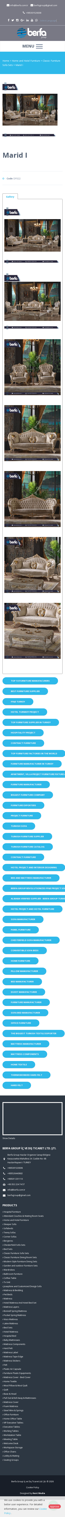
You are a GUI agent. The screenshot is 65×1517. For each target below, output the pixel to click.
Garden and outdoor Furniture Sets (20, 1265)
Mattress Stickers (11, 1360)
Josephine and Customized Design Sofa (22, 1286)
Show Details (8, 1138)
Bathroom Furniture (12, 1274)
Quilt (5, 1389)
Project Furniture (22, 815)
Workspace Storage (13, 1447)
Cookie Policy (32, 1487)
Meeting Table (10, 1439)
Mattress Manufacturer (26, 1043)
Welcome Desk (10, 1443)
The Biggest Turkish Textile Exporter (33, 1033)
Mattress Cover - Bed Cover (16, 1377)
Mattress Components (25, 1054)
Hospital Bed (9, 1335)
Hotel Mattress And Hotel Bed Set (19, 1302)
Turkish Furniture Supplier (27, 836)
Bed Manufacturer (22, 981)
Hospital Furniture (12, 1211)
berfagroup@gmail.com (45, 5)
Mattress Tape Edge (13, 1356)
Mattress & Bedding (13, 1290)
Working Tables (10, 1431)
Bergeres (8, 1240)
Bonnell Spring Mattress (15, 1311)
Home (5, 60)
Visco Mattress (10, 1319)
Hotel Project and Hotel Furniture (32, 908)
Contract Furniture (23, 743)
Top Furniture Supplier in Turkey (31, 722)
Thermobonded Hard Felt (26, 1074)
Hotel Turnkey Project (25, 711)
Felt (5, 1364)
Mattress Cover (10, 1402)
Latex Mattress (10, 1323)
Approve (54, 1506)
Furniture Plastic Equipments (17, 1373)
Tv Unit (6, 1282)
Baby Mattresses (11, 1340)
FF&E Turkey (18, 701)
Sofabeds (8, 1228)
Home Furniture (20, 960)
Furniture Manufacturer (26, 784)
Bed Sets (7, 1249)
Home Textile (19, 1064)
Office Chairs (9, 1451)
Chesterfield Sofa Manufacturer (31, 940)
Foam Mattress (10, 1406)
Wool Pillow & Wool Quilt (15, 1385)
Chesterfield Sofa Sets (14, 1245)
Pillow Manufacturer (24, 971)
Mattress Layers (11, 1306)
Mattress (7, 1298)
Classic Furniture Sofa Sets (16, 1253)
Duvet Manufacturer (24, 991)
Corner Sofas (9, 1236)
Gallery (10, 196)
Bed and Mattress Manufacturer (31, 877)
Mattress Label (10, 1352)
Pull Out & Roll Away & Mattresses (19, 1398)
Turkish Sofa (19, 826)
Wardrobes (9, 1269)
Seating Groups (10, 1460)
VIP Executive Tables (13, 1422)
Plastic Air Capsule (12, 1369)
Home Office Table (12, 1418)
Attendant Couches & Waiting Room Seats (23, 1216)
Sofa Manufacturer (23, 919)
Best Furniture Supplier (25, 691)
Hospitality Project (23, 732)
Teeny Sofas (9, 1232)
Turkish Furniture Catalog (27, 846)
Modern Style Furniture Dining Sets (20, 1261)
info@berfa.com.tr (19, 5)
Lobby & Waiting (11, 1455)
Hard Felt (17, 1085)
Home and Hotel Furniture (26, 60)
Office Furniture (21, 1022)
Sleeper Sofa (9, 1224)
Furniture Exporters (23, 805)
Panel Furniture (20, 929)
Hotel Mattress (10, 1331)
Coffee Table (9, 1278)
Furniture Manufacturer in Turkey (32, 763)
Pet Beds (7, 1294)
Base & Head (9, 1393)
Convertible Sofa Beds (24, 950)
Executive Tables (11, 1426)
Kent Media (39, 1493)
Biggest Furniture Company (28, 794)
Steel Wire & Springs (13, 1410)
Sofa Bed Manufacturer (25, 1012)
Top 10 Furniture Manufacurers (30, 680)
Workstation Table (12, 1435)
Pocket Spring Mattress (14, 1315)
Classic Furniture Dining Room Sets (20, 1257)
